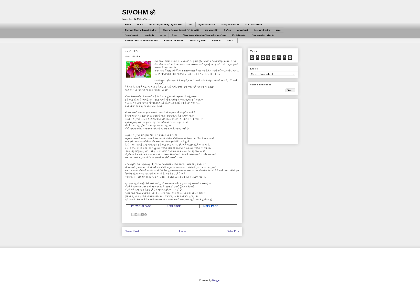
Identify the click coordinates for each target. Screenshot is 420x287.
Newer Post (132, 231)
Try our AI (216, 40)
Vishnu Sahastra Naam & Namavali (141, 40)
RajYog (227, 30)
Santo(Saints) (131, 35)
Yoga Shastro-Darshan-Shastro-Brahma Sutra (204, 35)
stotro (163, 35)
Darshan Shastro (262, 30)
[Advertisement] (274, 120)
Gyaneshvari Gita (207, 24)
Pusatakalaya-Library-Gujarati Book (166, 24)
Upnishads (149, 35)
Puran (174, 35)
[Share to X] (139, 214)
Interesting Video (198, 40)
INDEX (140, 24)
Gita (190, 24)
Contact (230, 40)
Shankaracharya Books (263, 35)
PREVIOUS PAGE (141, 206)
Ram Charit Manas (253, 24)
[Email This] (133, 214)
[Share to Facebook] (142, 214)
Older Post (233, 231)
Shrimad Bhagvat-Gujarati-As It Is (141, 30)
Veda (278, 30)
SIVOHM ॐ (139, 12)
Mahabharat (242, 30)
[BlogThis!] (136, 214)
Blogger (216, 280)
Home (128, 24)
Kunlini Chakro (239, 35)
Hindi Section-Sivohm (174, 40)
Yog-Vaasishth (211, 30)
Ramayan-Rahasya (230, 24)
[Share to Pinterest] (145, 214)
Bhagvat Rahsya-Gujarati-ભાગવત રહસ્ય (181, 30)
